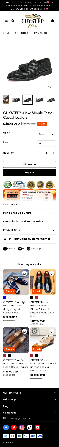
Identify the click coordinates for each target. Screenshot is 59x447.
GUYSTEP (12, 442)
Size (5, 142)
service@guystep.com (20, 418)
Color (6, 132)
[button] (6, 21)
